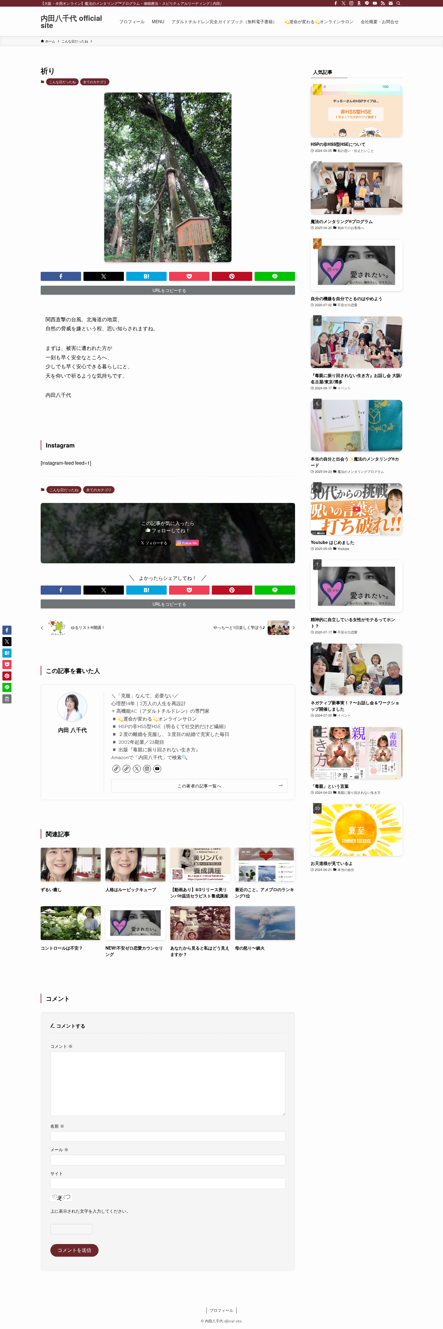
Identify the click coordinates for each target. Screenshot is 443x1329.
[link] (116, 769)
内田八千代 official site (71, 21)
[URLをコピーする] (6, 698)
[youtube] (375, 3)
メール (59, 1149)
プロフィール (221, 1310)
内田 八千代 (72, 730)
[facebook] (336, 3)
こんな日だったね (62, 81)
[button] (61, 276)
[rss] (383, 3)
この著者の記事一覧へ (199, 785)
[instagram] (351, 3)
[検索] (398, 3)
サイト (56, 1173)
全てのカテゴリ (94, 81)
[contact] (390, 3)
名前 (57, 1126)
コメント (61, 1046)
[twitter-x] (343, 3)
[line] (367, 3)
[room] (359, 3)
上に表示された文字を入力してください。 (90, 1211)
